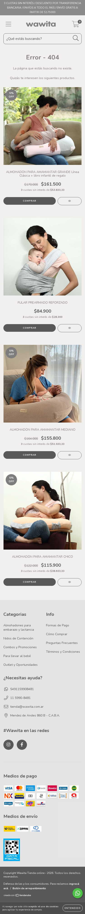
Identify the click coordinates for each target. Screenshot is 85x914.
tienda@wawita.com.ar (27, 707)
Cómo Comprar (56, 634)
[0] (75, 25)
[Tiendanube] (17, 896)
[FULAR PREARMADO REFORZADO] (70, 328)
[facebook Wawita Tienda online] (22, 745)
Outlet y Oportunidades (20, 665)
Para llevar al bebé (17, 656)
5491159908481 (22, 689)
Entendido (73, 908)
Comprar (29, 200)
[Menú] (8, 24)
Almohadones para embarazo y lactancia (18, 627)
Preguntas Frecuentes (62, 643)
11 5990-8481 (20, 698)
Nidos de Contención (18, 638)
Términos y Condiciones (63, 652)
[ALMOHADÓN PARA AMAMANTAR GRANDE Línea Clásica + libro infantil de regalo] (70, 201)
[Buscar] (75, 38)
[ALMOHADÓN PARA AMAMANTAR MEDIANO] (70, 455)
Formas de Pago (57, 625)
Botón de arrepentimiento (29, 888)
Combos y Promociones (20, 647)
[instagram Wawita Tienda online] (8, 745)
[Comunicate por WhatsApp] (78, 893)
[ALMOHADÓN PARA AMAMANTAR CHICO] (70, 582)
